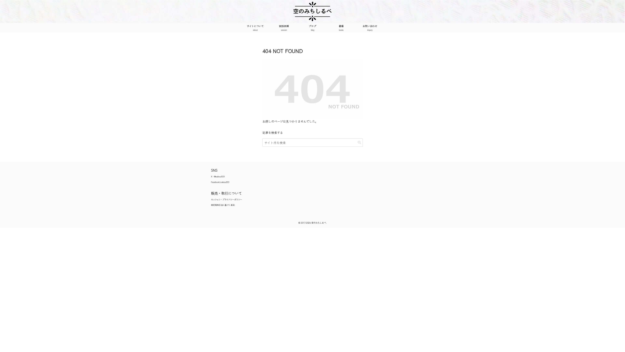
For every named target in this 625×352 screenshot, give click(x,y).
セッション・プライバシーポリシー (226, 199)
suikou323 (224, 181)
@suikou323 (219, 176)
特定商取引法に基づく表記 (223, 204)
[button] (359, 142)
